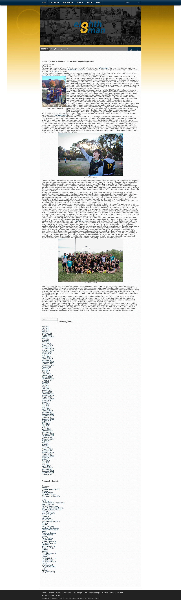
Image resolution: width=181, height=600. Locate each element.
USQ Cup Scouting (48, 595)
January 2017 (47, 392)
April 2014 (45, 446)
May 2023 (45, 328)
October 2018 (47, 364)
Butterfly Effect (47, 493)
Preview (45, 523)
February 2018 (47, 375)
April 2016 (45, 407)
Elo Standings (54, 3)
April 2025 (45, 327)
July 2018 (45, 369)
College (45, 570)
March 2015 (46, 429)
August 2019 (46, 353)
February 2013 (47, 468)
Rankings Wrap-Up (49, 543)
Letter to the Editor (48, 513)
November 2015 (48, 416)
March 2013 (46, 466)
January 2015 (47, 432)
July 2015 (45, 422)
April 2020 (45, 342)
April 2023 (45, 330)
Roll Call (120, 593)
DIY (43, 498)
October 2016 (47, 397)
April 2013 (45, 464)
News (44, 531)
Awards (44, 488)
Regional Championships (51, 509)
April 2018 (45, 372)
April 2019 (45, 355)
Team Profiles (47, 540)
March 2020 (46, 343)
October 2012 (47, 474)
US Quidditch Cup (48, 572)
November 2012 (48, 473)
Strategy (45, 551)
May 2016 (45, 405)
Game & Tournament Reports (52, 508)
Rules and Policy (48, 548)
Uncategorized (47, 565)
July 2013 (45, 459)
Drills (44, 499)
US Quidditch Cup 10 (75, 70)
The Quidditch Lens (49, 558)
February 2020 (47, 345)
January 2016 (47, 412)
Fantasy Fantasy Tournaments (53, 503)
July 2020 (45, 338)
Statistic (45, 550)
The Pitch (45, 556)
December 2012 (48, 471)
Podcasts (80, 3)
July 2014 (45, 442)
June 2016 (46, 404)
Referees (45, 545)
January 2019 (47, 360)
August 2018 (46, 367)
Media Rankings (68, 3)
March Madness (48, 526)
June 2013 (46, 461)
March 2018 (46, 374)
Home (44, 3)
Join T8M (89, 3)
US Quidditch (104, 68)
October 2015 (47, 417)
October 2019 (47, 352)
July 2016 (45, 402)
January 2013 (47, 469)
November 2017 (48, 379)
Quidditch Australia (49, 541)
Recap (44, 525)
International (46, 518)
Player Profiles (47, 538)
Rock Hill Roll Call (49, 546)
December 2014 (48, 434)
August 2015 (46, 421)
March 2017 (46, 389)
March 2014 (46, 447)
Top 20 (44, 563)
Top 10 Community (49, 561)
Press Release (47, 535)
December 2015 (48, 414)
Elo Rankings (47, 501)
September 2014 (48, 439)
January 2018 (47, 377)
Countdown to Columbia (51, 496)
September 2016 (48, 399)
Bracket (58, 593)
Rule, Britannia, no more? (59, 49)
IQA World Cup (47, 520)
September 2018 (48, 365)
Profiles (44, 536)
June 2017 (46, 384)
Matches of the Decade (50, 528)
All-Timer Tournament (50, 506)
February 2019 (47, 358)
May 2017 (45, 385)
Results (112, 593)
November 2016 (48, 395)
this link (54, 71)
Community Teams (49, 494)
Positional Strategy (49, 533)
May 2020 (45, 340)
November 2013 (48, 452)
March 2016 (46, 409)
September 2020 (48, 337)
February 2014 (47, 449)
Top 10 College (47, 560)
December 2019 (48, 348)
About (98, 3)
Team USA (46, 555)
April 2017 (45, 387)
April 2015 (45, 427)
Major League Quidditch (51, 521)
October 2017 (47, 380)
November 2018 (48, 362)
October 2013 (47, 454)
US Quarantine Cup (49, 566)
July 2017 (45, 382)
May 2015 (45, 426)
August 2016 (46, 400)
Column (45, 491)
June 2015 (46, 424)
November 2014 (48, 436)
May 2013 (45, 462)
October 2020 (47, 335)
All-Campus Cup (48, 504)
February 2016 (47, 410)
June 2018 (46, 370)
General (45, 511)
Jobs (85, 593)
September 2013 (48, 456)
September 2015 (48, 419)
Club (43, 568)
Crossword (67, 593)
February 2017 (47, 390)
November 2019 (48, 350)
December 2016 (48, 394)
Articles (51, 593)
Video (58, 595)
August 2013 (46, 457)
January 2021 (47, 333)
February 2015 (47, 431)
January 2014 (47, 451)
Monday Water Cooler (50, 530)
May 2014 (45, 444)
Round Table (46, 514)
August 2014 (46, 441)
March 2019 (46, 357)
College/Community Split (51, 489)
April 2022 (45, 332)
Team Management (49, 553)
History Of (45, 516)
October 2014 (47, 437)
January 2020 (47, 347)
